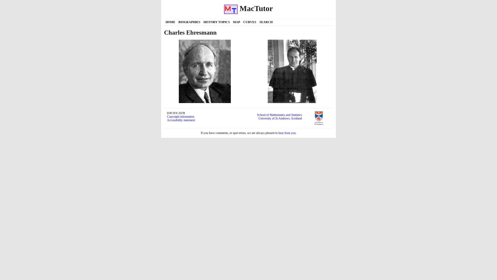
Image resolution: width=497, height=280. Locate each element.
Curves (249, 22)
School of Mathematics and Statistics (279, 114)
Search (266, 22)
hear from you (287, 133)
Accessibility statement (181, 120)
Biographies (189, 22)
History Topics (216, 22)
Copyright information (180, 116)
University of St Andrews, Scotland (280, 118)
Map (236, 22)
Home (170, 22)
